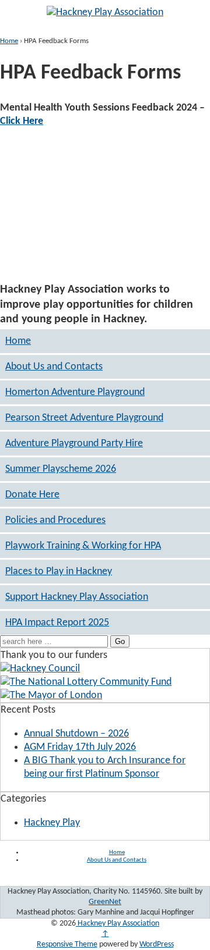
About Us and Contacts (54, 366)
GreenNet (105, 902)
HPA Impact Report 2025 (57, 622)
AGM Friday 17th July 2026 (80, 747)
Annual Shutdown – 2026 (76, 733)
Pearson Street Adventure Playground (84, 418)
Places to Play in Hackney (58, 571)
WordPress (156, 944)
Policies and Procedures (55, 520)
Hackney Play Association (117, 923)
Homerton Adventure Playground (75, 392)
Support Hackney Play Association (76, 597)
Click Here (21, 121)
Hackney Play (52, 822)
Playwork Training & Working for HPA (83, 546)
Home (9, 41)
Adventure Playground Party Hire (74, 443)
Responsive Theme (67, 944)
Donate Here (32, 494)
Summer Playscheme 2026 (60, 469)
